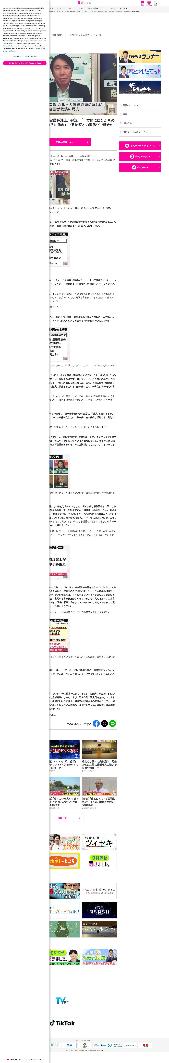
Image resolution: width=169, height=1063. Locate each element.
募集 (78, 11)
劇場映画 (52, 11)
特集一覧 (62, 818)
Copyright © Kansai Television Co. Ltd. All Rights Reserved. (84, 1050)
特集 (125, 114)
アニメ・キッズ (109, 8)
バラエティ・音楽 (65, 8)
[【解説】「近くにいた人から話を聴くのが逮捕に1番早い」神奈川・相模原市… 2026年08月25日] (62, 778)
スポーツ (81, 8)
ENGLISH (135, 11)
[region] (84, 35)
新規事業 (111, 11)
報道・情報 (93, 8)
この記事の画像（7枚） (62, 142)
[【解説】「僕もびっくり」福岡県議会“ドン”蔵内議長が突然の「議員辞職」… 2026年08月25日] (99, 778)
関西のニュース (130, 105)
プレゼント (86, 11)
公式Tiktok (142, 167)
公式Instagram (142, 156)
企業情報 (119, 11)
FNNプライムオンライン (84, 35)
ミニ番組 (123, 8)
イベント (60, 11)
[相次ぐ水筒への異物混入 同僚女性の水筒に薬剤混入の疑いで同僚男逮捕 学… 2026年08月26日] (99, 741)
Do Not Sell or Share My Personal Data (25, 63)
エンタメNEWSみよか (99, 11)
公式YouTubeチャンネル (142, 145)
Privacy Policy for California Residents (25, 56)
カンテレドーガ (70, 11)
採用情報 (127, 11)
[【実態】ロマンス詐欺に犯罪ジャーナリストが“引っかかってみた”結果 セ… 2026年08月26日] (62, 741)
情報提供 (57, 35)
